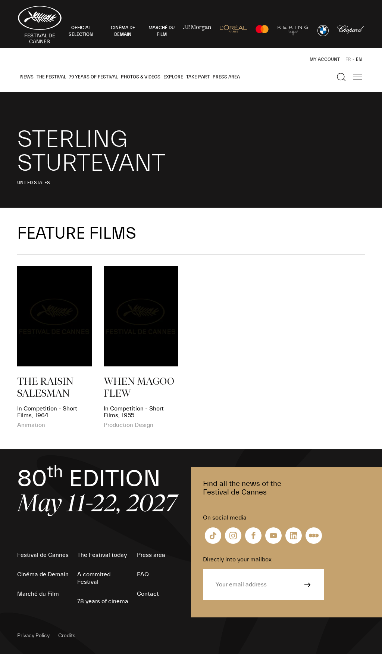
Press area (226, 77)
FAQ (143, 574)
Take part (198, 77)
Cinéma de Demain (43, 574)
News (27, 77)
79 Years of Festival (93, 77)
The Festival (51, 77)
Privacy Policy (33, 636)
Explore (173, 77)
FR (348, 59)
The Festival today (102, 555)
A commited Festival (93, 578)
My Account (325, 59)
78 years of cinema (102, 601)
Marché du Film (38, 594)
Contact (148, 594)
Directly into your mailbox (237, 559)
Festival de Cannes (43, 555)
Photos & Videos (140, 77)
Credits (66, 636)
